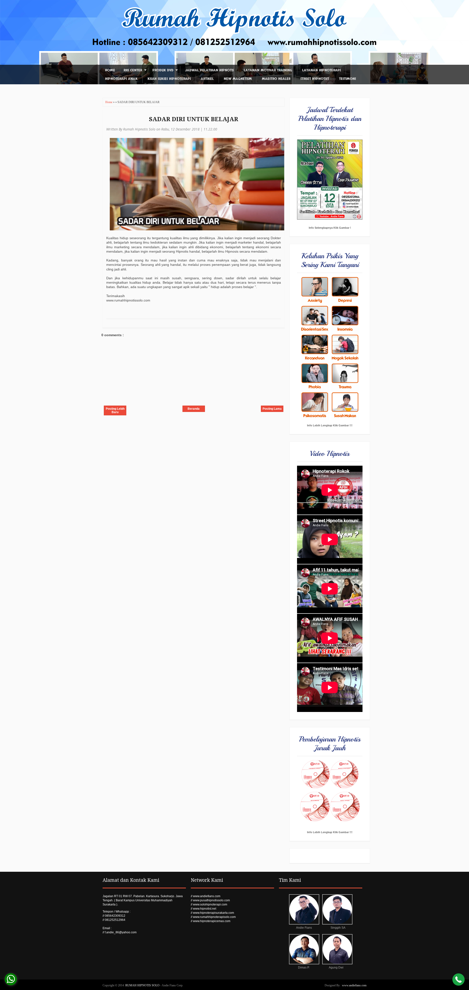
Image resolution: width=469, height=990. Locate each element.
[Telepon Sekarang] (458, 979)
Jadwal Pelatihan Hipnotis (209, 70)
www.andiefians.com (354, 985)
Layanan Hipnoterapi (321, 70)
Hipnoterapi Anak (121, 78)
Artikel (207, 78)
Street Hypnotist (314, 78)
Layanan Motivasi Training (268, 70)
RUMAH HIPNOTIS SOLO (142, 985)
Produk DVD (162, 70)
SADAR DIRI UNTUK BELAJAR (193, 119)
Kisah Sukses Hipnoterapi (169, 78)
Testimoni (347, 78)
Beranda (194, 408)
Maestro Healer (276, 78)
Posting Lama (272, 408)
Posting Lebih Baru (115, 410)
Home (110, 70)
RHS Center (133, 70)
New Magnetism (238, 78)
